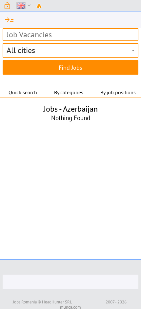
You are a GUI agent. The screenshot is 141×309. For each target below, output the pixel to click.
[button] (7, 5)
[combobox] (70, 50)
